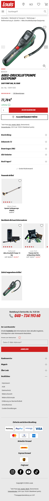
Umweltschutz (7, 405)
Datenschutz (6, 390)
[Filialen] (23, 4)
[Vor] (46, 47)
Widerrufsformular (8, 397)
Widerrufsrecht (7, 394)
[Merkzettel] (38, 4)
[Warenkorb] (46, 4)
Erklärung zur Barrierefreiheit (12, 401)
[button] (45, 11)
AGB (3, 387)
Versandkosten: (6, 127)
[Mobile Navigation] (3, 11)
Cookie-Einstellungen (9, 408)
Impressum (6, 383)
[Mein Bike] (31, 4)
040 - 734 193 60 (27, 316)
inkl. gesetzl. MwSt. (14, 124)
